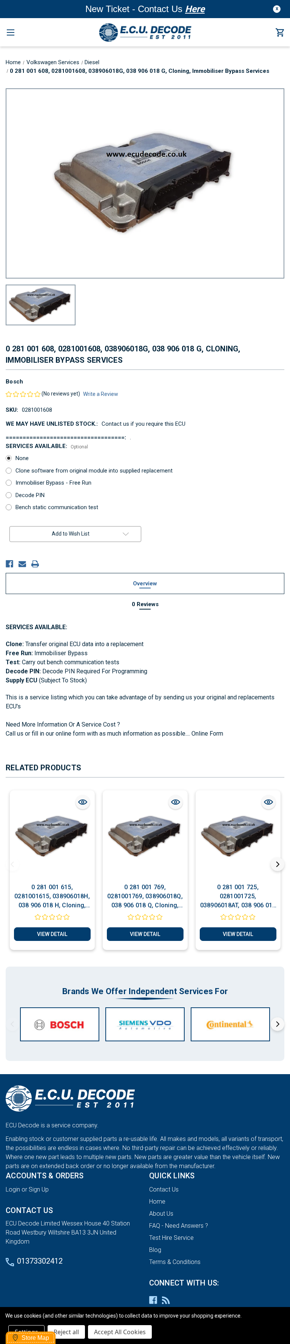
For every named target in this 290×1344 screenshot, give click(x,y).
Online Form (206, 733)
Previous (12, 864)
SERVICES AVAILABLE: (47, 446)
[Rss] (166, 1300)
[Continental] (230, 1024)
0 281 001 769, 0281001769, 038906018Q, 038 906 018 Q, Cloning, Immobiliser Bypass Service (145, 897)
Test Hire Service (171, 1237)
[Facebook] (9, 564)
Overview (145, 583)
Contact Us (164, 1189)
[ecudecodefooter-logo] (145, 1098)
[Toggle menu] (10, 32)
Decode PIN (30, 495)
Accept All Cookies (120, 1332)
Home (157, 1201)
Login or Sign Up (27, 1189)
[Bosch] (59, 1024)
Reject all (66, 1332)
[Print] (35, 564)
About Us (161, 1213)
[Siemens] (145, 1024)
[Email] (22, 564)
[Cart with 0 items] (279, 33)
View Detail (52, 934)
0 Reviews (145, 604)
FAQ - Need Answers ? (178, 1225)
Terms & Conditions (175, 1261)
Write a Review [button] (100, 394)
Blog (155, 1249)
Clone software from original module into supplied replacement (94, 470)
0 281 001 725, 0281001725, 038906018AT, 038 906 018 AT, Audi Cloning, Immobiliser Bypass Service (238, 897)
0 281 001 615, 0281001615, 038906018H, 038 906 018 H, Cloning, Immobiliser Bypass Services (52, 897)
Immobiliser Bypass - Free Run (53, 482)
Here (195, 9)
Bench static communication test (56, 507)
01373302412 (40, 1260)
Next (277, 864)
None (22, 458)
